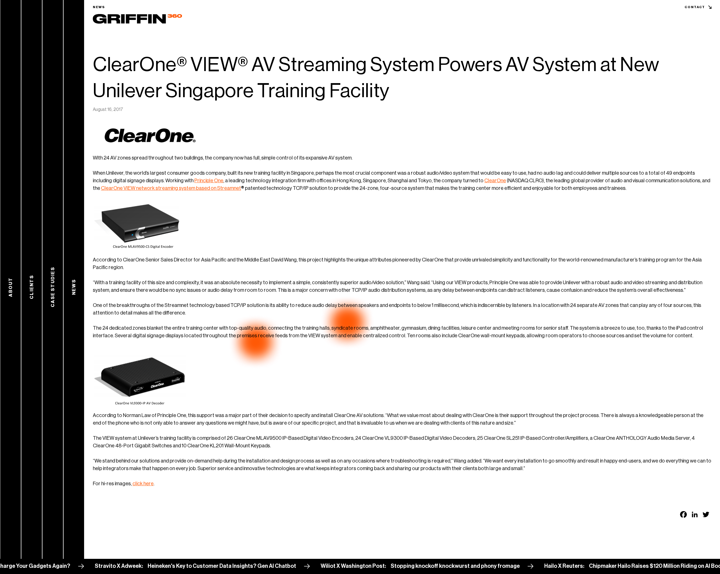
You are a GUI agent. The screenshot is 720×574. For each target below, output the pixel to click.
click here (143, 483)
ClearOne (495, 180)
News (99, 7)
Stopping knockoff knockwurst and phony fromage (435, 566)
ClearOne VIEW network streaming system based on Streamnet (171, 188)
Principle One (208, 180)
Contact (695, 7)
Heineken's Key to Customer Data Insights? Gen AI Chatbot (201, 566)
